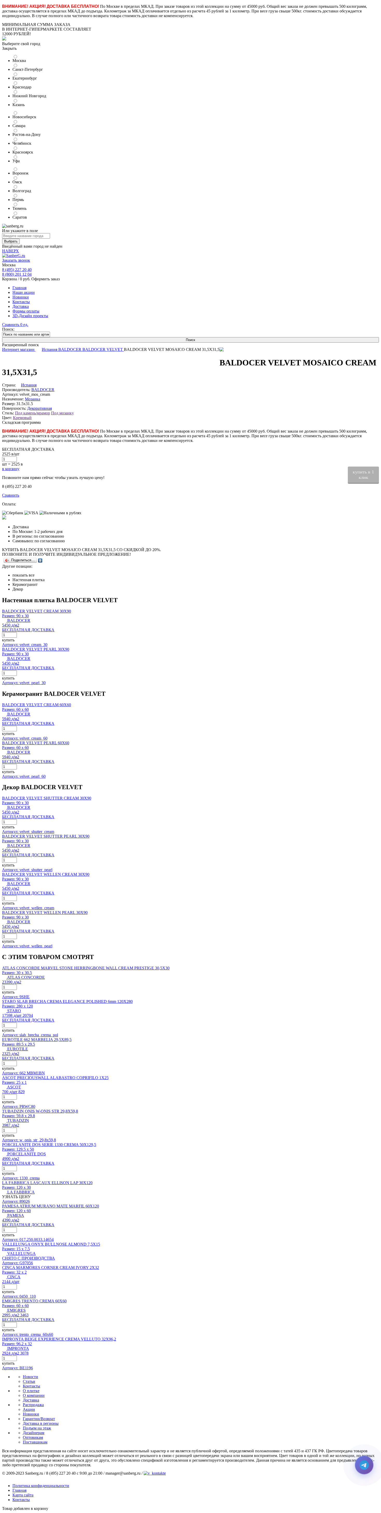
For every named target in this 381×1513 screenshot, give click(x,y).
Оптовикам (33, 1437)
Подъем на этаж (37, 1428)
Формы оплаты (25, 311)
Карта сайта (22, 1495)
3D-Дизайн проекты (30, 316)
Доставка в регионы (41, 1423)
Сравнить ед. (15, 324)
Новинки (20, 297)
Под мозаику (62, 413)
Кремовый (22, 417)
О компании (34, 1395)
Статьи (29, 1381)
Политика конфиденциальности (40, 1485)
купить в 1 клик (363, 474)
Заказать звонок (16, 260)
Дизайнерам (33, 1433)
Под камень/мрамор (32, 413)
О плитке (31, 1391)
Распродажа (33, 1405)
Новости (30, 1377)
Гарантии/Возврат (39, 1419)
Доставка (20, 306)
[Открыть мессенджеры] (364, 1465)
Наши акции (23, 292)
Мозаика (32, 399)
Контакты (21, 302)
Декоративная (39, 408)
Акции (29, 1409)
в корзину (10, 469)
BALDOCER (70, 349)
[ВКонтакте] (40, 560)
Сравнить (10, 495)
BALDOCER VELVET (103, 349)
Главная (19, 288)
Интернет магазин (19, 349)
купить (8, 640)
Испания (50, 349)
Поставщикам (35, 1442)
